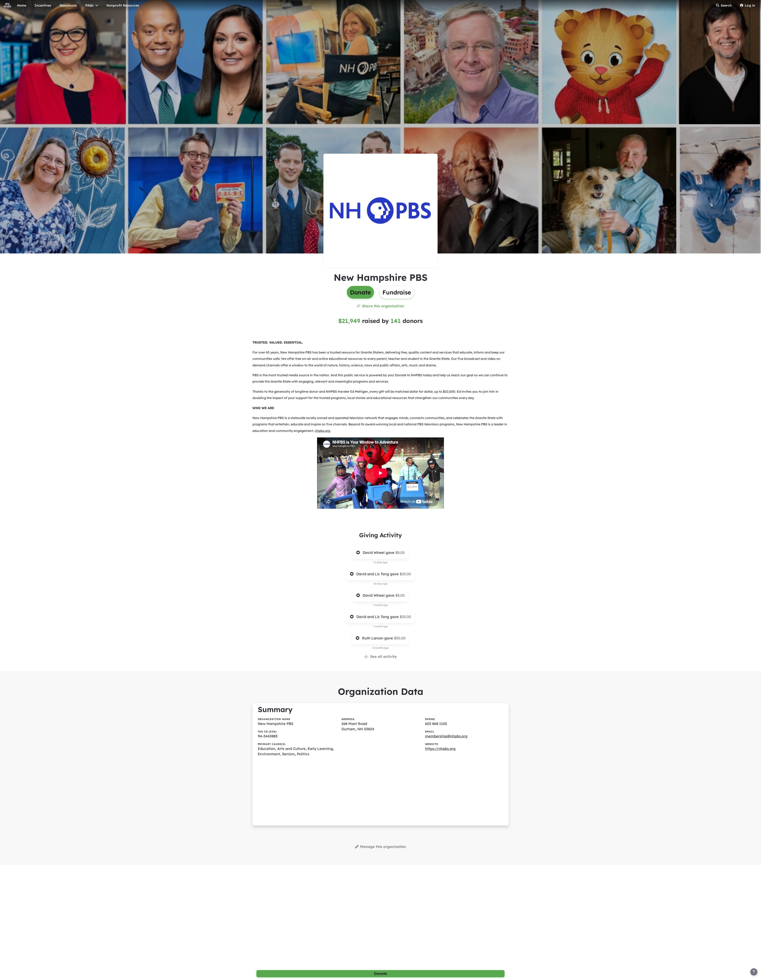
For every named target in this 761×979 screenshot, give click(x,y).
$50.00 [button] (399, 638)
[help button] (753, 971)
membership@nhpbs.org (446, 736)
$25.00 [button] (405, 574)
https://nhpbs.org (440, 748)
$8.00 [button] (400, 552)
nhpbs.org (322, 431)
